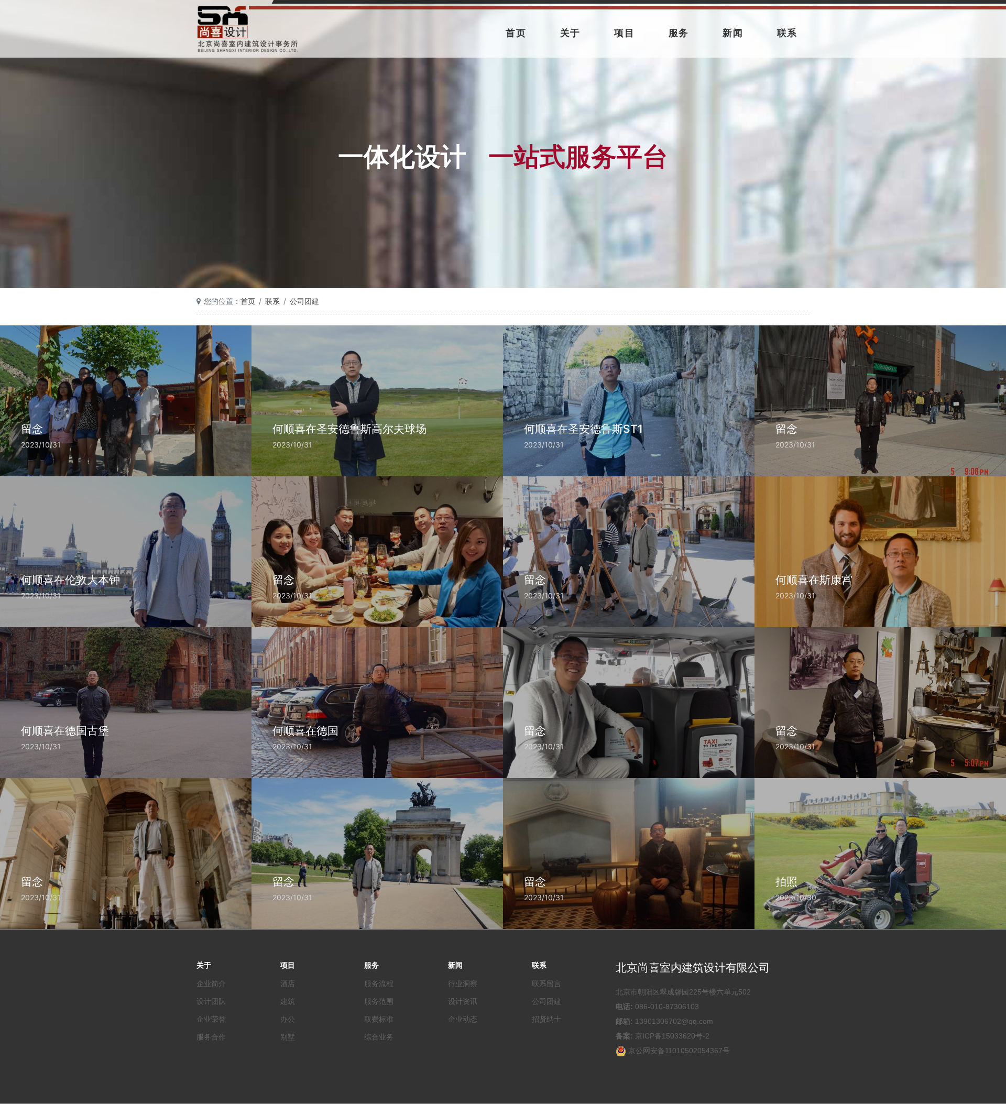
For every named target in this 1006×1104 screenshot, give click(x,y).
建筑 (287, 1001)
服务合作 (211, 1037)
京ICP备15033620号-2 (672, 1036)
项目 (624, 32)
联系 (787, 32)
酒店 (287, 983)
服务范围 (378, 1001)
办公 (287, 1019)
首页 (516, 32)
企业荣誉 (211, 1019)
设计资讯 (462, 1001)
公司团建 (304, 301)
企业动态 (462, 1019)
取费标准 (378, 1019)
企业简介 (211, 983)
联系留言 (546, 983)
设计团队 (211, 1001)
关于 (570, 32)
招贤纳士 (546, 1019)
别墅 (287, 1037)
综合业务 (378, 1037)
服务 (679, 32)
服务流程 (378, 983)
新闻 (733, 32)
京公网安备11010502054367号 (679, 1050)
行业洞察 (462, 983)
